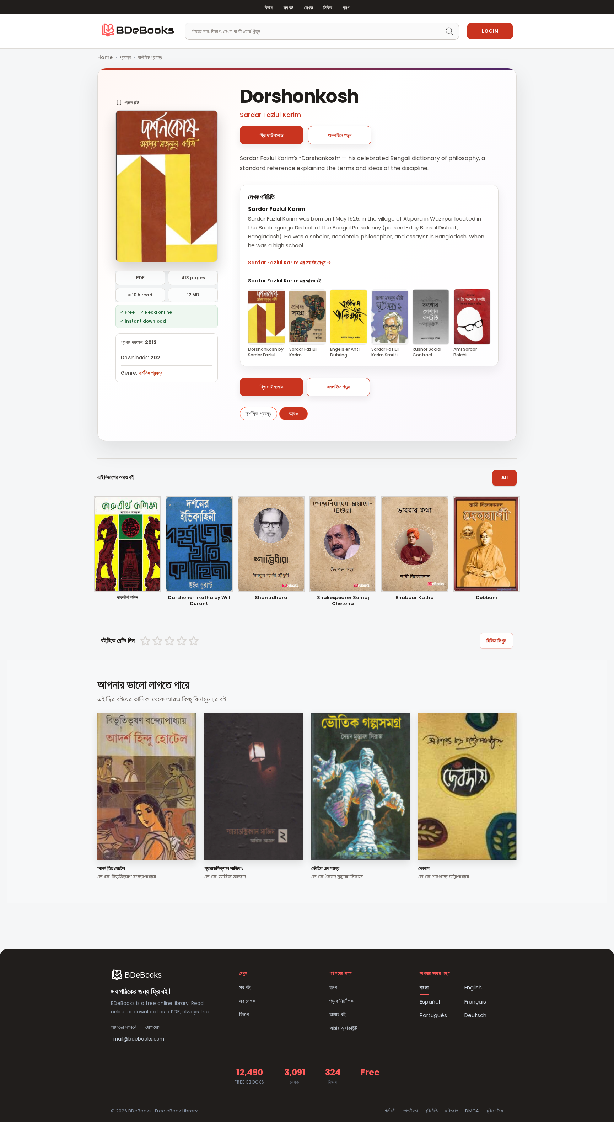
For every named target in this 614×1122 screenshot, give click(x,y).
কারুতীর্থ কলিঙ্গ (127, 598)
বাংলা (424, 987)
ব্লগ (346, 7)
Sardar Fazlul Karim (270, 114)
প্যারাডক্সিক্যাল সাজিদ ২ (223, 868)
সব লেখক (247, 1001)
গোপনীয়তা (410, 1110)
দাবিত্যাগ (451, 1110)
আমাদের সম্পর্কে (123, 1027)
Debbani (486, 598)
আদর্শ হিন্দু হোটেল (111, 868)
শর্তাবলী (389, 1110)
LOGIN (490, 31)
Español (430, 1001)
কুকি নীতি (431, 1110)
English (473, 987)
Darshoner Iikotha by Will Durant (199, 601)
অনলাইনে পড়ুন (339, 135)
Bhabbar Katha (414, 598)
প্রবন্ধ (125, 57)
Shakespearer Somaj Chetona (343, 601)
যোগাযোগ (153, 1027)
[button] (127, 102)
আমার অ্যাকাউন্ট (343, 1028)
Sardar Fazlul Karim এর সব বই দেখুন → (289, 262)
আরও (293, 413)
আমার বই (337, 1014)
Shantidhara (271, 598)
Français (475, 1001)
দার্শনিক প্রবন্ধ (150, 57)
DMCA (472, 1110)
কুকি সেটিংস (494, 1110)
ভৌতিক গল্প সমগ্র (325, 868)
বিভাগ (269, 7)
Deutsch (475, 1015)
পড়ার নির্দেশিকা (342, 1001)
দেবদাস (424, 868)
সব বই (288, 7)
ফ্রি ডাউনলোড (272, 135)
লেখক (308, 7)
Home (105, 57)
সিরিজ (327, 7)
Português (433, 1015)
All (504, 477)
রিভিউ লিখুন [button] (496, 640)
